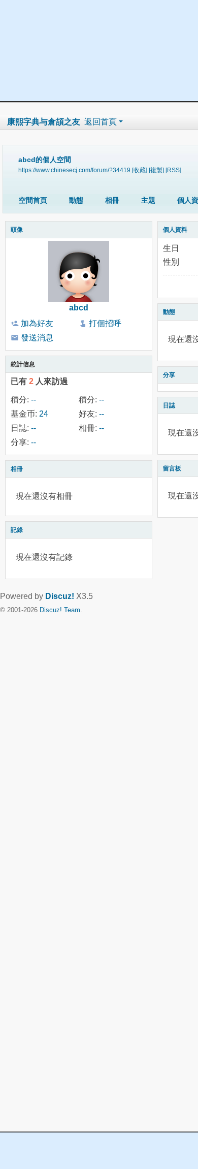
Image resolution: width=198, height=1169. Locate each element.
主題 (148, 200)
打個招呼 (105, 323)
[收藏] (139, 170)
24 (43, 413)
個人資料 (175, 229)
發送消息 (37, 337)
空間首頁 (33, 200)
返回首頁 (100, 121)
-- (33, 399)
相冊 (112, 200)
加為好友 (37, 323)
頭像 (17, 229)
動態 (76, 200)
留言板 (172, 468)
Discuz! (59, 596)
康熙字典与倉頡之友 (43, 121)
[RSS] (173, 170)
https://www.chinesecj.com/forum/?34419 (74, 170)
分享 (169, 374)
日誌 (169, 405)
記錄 (17, 529)
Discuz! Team (60, 610)
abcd (78, 307)
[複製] (156, 170)
